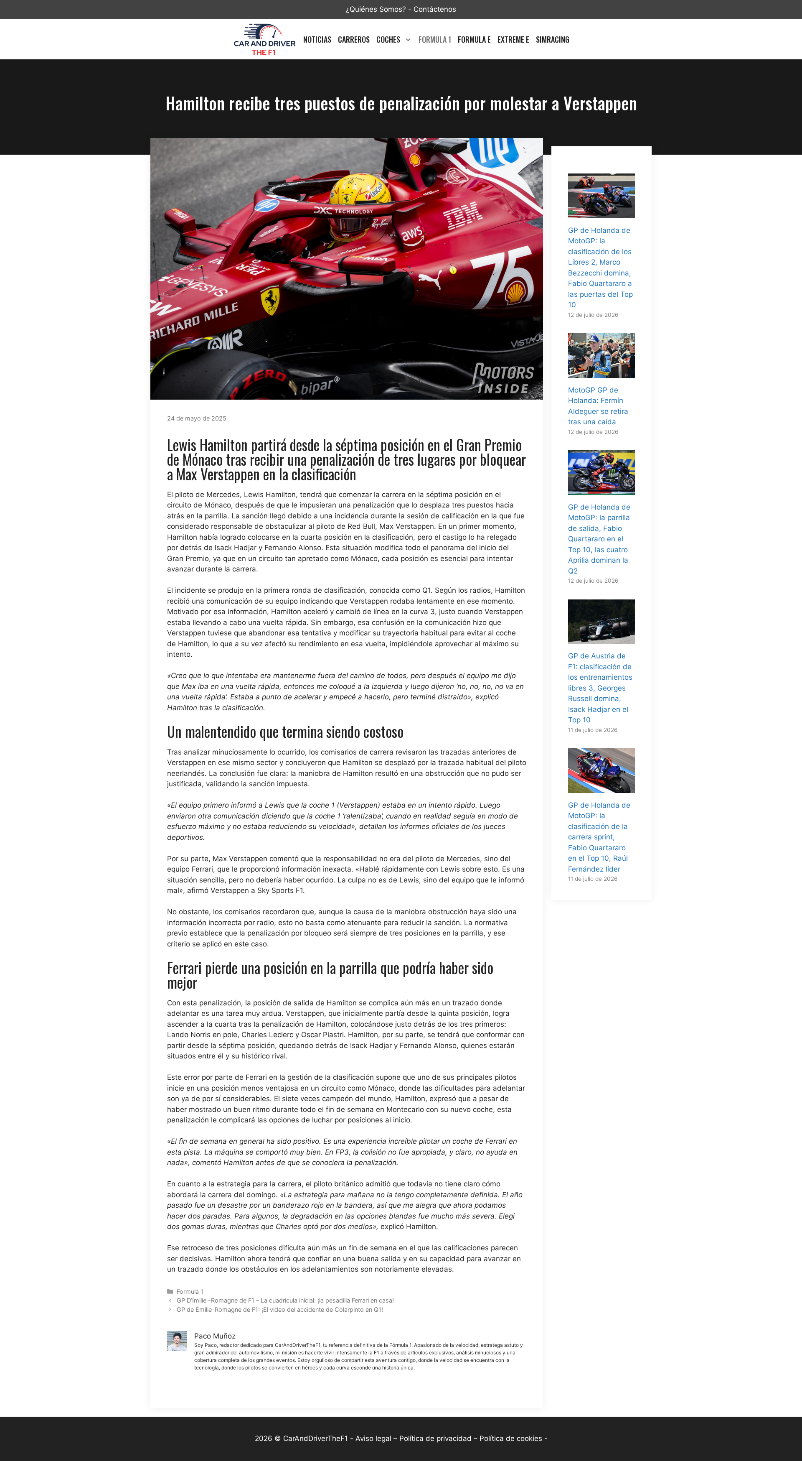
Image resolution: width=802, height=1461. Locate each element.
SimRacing (552, 39)
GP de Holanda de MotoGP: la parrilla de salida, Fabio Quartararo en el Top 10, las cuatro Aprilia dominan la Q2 (599, 539)
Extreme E (513, 39)
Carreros (354, 39)
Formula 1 (435, 39)
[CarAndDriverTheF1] (264, 39)
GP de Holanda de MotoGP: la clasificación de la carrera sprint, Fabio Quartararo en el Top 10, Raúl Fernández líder (599, 837)
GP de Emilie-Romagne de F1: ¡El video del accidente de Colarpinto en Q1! (280, 1309)
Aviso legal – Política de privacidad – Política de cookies (448, 1438)
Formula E (474, 39)
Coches (388, 39)
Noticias (317, 39)
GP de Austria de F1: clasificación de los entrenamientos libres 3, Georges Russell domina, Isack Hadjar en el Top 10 (600, 688)
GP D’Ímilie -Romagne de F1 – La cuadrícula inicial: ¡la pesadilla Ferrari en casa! (285, 1300)
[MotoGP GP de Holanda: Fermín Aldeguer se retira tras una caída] (601, 372)
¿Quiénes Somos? (376, 9)
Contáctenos (435, 9)
